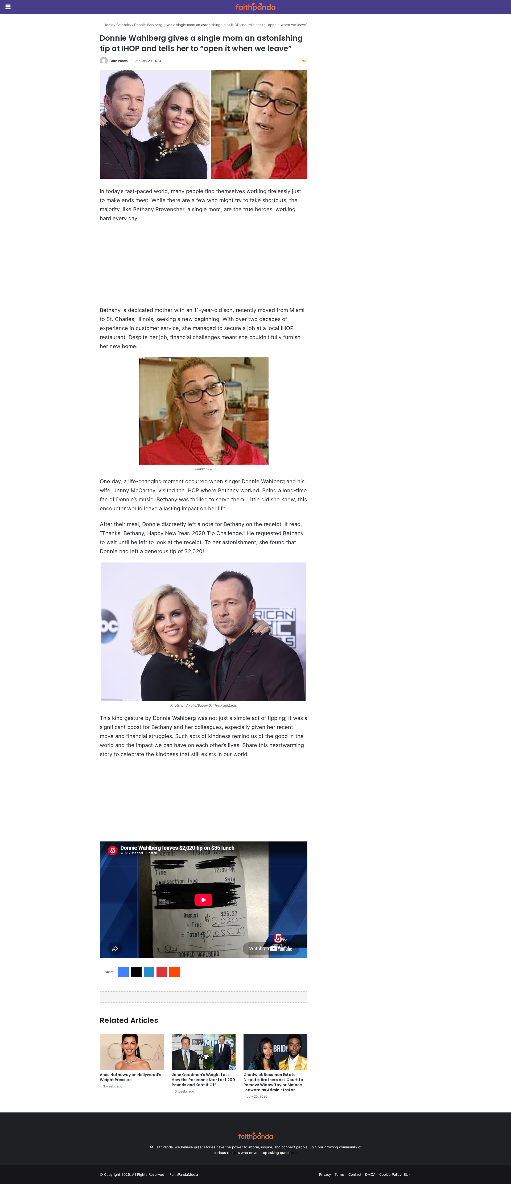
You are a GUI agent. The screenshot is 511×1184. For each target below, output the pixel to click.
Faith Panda (118, 61)
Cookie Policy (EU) (394, 1174)
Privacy (325, 1174)
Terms (340, 1174)
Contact (354, 1174)
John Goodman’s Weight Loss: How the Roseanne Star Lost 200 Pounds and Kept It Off (203, 1079)
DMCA (370, 1174)
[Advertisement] (203, 267)
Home (107, 25)
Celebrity (123, 25)
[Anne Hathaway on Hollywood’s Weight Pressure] (132, 1052)
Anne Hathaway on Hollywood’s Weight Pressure (130, 1077)
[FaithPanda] (255, 7)
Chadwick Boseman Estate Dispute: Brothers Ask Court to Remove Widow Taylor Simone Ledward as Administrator (273, 1082)
